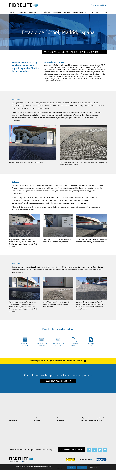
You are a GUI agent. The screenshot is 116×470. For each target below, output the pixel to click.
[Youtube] (105, 450)
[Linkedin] (94, 450)
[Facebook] (100, 450)
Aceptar (72, 467)
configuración (59, 468)
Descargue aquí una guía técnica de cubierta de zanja (56, 360)
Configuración (93, 467)
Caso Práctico (44, 12)
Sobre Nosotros (80, 12)
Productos (21, 12)
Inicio (11, 12)
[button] (106, 12)
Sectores (32, 12)
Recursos (57, 12)
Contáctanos (94, 12)
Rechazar (82, 467)
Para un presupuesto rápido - (71, 52)
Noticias (67, 12)
